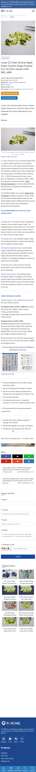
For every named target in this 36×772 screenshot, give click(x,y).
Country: (5, 510)
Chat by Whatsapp (10, 98)
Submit (18, 556)
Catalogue (4, 753)
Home (4, 15)
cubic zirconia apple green (13, 438)
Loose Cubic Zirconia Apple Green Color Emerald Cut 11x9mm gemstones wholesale (10, 632)
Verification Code (8, 544)
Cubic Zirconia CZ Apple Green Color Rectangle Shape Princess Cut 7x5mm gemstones (26, 616)
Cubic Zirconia (21, 15)
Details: (5, 530)
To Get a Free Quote (11, 93)
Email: (4, 520)
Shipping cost (5, 761)
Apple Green (4, 17)
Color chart (4, 756)
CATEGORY (11, 15)
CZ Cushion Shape (27, 438)
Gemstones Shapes (7, 758)
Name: (4, 499)
